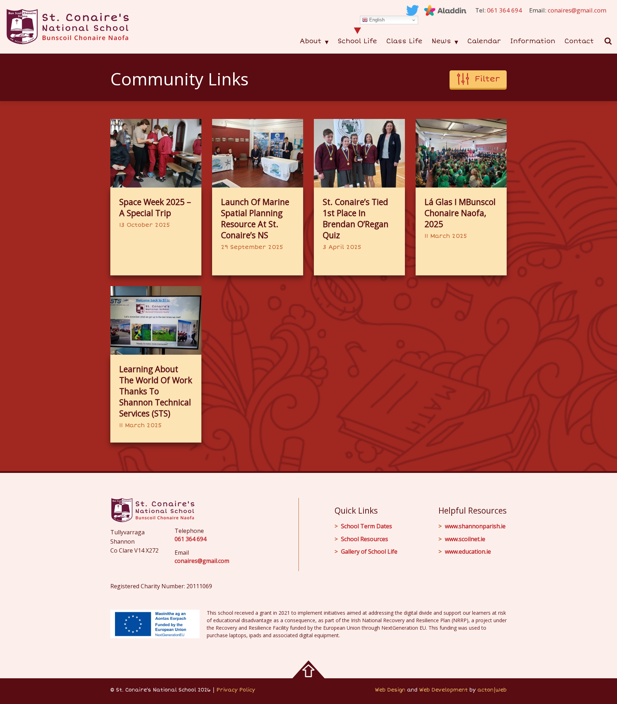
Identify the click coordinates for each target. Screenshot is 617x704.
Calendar (484, 41)
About (310, 41)
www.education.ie (468, 551)
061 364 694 (504, 10)
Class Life (404, 41)
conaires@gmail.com (577, 10)
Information (532, 41)
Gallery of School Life (369, 551)
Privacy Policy (235, 690)
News (441, 41)
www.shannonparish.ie (475, 526)
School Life (357, 41)
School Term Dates (366, 526)
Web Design (390, 690)
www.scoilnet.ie (465, 539)
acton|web (492, 690)
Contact (579, 41)
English (376, 20)
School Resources (364, 539)
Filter (487, 79)
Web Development (443, 690)
